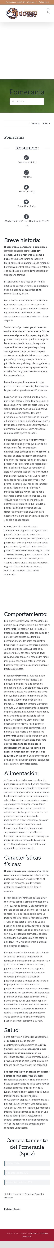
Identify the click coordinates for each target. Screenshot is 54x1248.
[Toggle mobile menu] (48, 9)
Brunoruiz (34, 1233)
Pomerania (29, 1194)
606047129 (20, 2)
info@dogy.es (43, 2)
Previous (35, 123)
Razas (37, 1194)
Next (45, 123)
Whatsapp (31, 2)
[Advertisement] (27, 51)
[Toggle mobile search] (48, 12)
